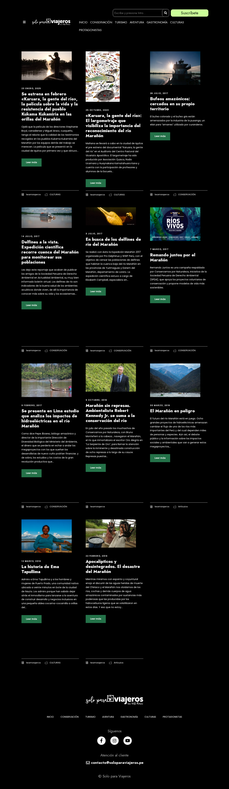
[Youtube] (127, 740)
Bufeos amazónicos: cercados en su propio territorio (172, 104)
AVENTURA (137, 22)
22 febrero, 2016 (96, 555)
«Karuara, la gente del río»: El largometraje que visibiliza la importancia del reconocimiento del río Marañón (113, 125)
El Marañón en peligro (172, 411)
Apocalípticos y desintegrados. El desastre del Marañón (113, 566)
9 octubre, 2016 (96, 400)
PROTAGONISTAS (90, 30)
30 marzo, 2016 (160, 405)
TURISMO (121, 22)
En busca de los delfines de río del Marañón (113, 241)
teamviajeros (33, 194)
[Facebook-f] (101, 740)
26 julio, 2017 (159, 93)
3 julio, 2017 (94, 233)
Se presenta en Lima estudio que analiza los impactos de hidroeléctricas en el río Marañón (50, 418)
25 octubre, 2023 (97, 110)
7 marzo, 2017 (159, 249)
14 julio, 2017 (30, 236)
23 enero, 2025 (31, 88)
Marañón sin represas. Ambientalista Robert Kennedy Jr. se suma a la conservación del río (110, 413)
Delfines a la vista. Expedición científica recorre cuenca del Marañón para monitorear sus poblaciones (50, 252)
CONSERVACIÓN (101, 22)
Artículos (183, 506)
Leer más (31, 162)
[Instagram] (114, 740)
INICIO (83, 22)
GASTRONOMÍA (157, 22)
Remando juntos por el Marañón (172, 257)
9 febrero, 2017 (31, 405)
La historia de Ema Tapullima (40, 569)
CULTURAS (177, 22)
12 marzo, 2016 (31, 561)
